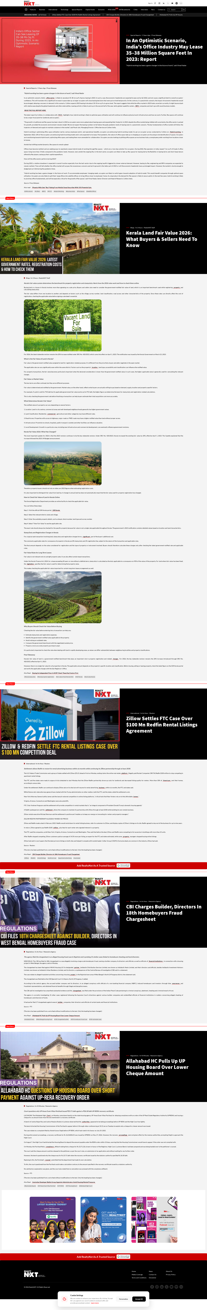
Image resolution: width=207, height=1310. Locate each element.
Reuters (152, 713)
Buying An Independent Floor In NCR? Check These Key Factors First (55, 673)
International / (135, 713)
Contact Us (152, 1274)
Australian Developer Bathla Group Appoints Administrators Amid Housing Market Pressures (154, 15)
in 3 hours (139, 228)
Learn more (95, 1303)
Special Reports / (136, 35)
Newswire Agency (155, 901)
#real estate (77, 858)
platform (125, 773)
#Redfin (33, 858)
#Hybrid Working (59, 191)
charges (115, 659)
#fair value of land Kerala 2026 (64, 677)
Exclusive (101, 9)
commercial (51, 414)
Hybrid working (175, 132)
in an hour (144, 713)
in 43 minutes (144, 1056)
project (73, 974)
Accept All (139, 1299)
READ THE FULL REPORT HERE (35, 110)
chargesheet (77, 991)
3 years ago (146, 35)
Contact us (161, 9)
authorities (86, 1122)
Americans (167, 780)
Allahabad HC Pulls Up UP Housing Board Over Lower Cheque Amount (94, 15)
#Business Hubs (70, 191)
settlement (49, 810)
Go (184, 9)
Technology (64, 9)
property (177, 287)
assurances (176, 983)
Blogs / (133, 228)
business (102, 787)
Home (134, 1271)
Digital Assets (90, 9)
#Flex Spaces (80, 191)
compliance (50, 1147)
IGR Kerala (56, 510)
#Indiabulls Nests (29, 1019)
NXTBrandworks (124, 9)
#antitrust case (52, 858)
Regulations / (135, 901)
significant (86, 536)
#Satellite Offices (91, 191)
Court (49, 1115)
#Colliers (37, 191)
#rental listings (42, 858)
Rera (152, 9)
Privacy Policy (171, 1274)
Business (42, 9)
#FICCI (50, 191)
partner (77, 967)
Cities (135, 9)
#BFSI (43, 191)
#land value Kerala (90, 677)
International (53, 9)
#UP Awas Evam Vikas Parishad (46, 1186)
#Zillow (26, 858)
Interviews (144, 9)
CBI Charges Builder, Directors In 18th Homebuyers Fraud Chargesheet (40, 15)
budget (57, 646)
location (94, 367)
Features (33, 9)
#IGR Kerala (78, 677)
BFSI (137, 106)
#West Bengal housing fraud (44, 1019)
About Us (169, 1271)
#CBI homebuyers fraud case (79, 1019)
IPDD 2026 (111, 9)
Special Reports (77, 9)
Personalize (123, 1299)
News (151, 1271)
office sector (50, 98)
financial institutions (156, 961)
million (55, 828)
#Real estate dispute (30, 1186)
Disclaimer (152, 1278)
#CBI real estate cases (95, 1019)
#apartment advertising (64, 858)
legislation (30, 564)
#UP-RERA (60, 1186)
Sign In (150, 3)
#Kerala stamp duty (29, 677)
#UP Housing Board (71, 1186)
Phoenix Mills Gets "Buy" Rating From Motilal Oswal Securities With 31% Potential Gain (61, 187)
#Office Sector (28, 191)
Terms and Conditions (139, 1278)
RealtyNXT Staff (149, 228)
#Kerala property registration (46, 677)
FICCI (60, 115)
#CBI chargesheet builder (61, 1019)
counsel (48, 1160)
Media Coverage (137, 1274)
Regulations (30, 952)
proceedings (123, 1135)
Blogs (28, 278)
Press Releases (156, 35)
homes (135, 796)
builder (60, 1002)
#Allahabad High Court (85, 1186)
